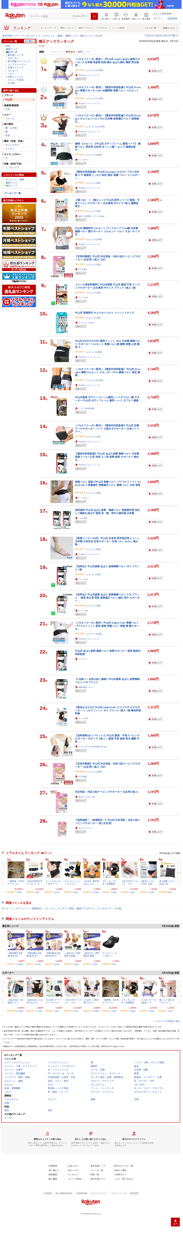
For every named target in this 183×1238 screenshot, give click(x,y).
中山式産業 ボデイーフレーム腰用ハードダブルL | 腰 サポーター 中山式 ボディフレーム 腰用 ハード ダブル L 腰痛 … (107, 400)
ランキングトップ (48, 28)
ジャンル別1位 (118, 28)
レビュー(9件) (94, 183)
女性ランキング (85, 28)
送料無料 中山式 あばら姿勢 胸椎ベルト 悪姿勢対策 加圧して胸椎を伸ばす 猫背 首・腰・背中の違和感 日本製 (107, 511)
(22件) (132, 892)
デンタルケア (105, 908)
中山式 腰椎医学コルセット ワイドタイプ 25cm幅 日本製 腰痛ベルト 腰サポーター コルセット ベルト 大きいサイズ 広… (107, 231)
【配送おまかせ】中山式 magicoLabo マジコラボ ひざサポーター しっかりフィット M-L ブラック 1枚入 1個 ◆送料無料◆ (108, 710)
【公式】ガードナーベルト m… (53, 1001)
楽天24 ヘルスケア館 (87, 797)
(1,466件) (19, 964)
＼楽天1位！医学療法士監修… (73, 954)
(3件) (170, 892)
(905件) (57, 964)
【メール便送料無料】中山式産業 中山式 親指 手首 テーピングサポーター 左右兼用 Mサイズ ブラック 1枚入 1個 (107, 286)
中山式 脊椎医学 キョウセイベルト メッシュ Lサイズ (104, 312)
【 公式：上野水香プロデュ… (91, 1001)
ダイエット (7, 908)
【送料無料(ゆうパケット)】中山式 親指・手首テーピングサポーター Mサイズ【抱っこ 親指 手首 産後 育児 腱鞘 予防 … (107, 738)
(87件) (113, 964)
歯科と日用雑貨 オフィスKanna (91, 216)
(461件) (57, 892)
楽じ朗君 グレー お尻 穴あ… (167, 882)
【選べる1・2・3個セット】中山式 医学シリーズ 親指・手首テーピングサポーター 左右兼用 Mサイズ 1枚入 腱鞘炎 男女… (107, 203)
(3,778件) (38, 1011)
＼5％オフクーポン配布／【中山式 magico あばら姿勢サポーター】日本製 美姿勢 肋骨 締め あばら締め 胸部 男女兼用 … (107, 62)
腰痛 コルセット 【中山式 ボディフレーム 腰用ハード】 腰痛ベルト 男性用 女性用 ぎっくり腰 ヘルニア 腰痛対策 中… (108, 146)
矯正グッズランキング (56, 41)
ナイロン (10, 148)
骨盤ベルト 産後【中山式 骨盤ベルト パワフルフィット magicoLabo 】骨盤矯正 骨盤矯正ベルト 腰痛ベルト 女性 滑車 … (108, 484)
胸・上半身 (11, 128)
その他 (10, 83)
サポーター (13, 58)
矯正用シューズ (15, 55)
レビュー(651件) (95, 380)
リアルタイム (102, 28)
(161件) (95, 964)
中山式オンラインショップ (89, 75)
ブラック (10, 118)
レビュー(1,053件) (96, 126)
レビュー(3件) (94, 318)
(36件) (75, 892)
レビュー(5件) (94, 264)
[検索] (94, 16)
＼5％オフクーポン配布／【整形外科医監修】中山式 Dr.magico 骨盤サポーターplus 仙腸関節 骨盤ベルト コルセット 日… (108, 90)
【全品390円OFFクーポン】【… (34, 882)
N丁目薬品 (83, 269)
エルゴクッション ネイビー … (72, 882)
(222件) (151, 892)
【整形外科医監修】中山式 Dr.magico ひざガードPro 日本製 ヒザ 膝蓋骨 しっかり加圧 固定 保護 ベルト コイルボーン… (107, 174)
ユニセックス (12, 167)
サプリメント (22, 908)
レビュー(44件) (94, 154)
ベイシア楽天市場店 (87, 408)
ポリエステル (12, 145)
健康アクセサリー (86, 908)
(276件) (19, 892)
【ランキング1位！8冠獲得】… (110, 882)
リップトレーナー (16, 64)
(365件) (151, 1011)
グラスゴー (83, 659)
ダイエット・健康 (53, 35)
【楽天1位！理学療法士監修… (91, 954)
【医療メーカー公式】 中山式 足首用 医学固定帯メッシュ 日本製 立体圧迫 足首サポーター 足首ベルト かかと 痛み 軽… (107, 541)
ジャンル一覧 (150, 28)
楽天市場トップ (10, 35)
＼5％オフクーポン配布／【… (148, 1001)
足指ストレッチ (15, 67)
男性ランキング (67, 28)
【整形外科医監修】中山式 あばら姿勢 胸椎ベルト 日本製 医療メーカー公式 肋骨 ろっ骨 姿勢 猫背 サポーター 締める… (107, 456)
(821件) (38, 964)
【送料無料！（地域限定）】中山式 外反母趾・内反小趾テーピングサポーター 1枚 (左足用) (107, 821)
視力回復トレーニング (18, 61)
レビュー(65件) (94, 634)
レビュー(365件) (95, 70)
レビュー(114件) (95, 98)
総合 (8, 45)
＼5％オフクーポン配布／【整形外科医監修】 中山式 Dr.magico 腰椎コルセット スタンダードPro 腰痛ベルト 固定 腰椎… (107, 372)
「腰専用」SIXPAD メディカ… (16, 882)
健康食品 (36, 908)
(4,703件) (95, 892)
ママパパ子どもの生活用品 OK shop (93, 747)
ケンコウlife (83, 297)
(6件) (37, 892)
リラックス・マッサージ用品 (59, 908)
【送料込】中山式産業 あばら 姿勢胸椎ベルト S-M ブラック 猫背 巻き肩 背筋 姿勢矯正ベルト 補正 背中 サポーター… (107, 597)
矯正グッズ (86, 35)
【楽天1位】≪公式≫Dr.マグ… (35, 1001)
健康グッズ (71, 35)
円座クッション (15, 77)
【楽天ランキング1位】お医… (147, 882)
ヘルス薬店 (83, 518)
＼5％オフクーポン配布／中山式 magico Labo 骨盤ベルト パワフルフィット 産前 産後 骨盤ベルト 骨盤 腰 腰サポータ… (107, 625)
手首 (7, 135)
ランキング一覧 (13, 193)
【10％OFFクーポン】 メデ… (129, 882)
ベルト (10, 73)
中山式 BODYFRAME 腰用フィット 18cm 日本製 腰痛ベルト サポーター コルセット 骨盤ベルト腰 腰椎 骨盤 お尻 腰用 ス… (107, 343)
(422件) (76, 964)
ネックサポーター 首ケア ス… (53, 882)
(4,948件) (19, 1011)
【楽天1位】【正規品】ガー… (16, 1001)
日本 (7, 109)
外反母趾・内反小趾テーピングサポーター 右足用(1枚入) (106, 791)
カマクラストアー (86, 828)
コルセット (13, 70)
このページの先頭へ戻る (167, 1021)
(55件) (56, 1011)
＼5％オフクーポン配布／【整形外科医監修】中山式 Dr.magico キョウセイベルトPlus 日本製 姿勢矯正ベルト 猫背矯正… (108, 118)
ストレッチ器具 (15, 80)
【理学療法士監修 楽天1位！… (15, 954)
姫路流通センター (86, 687)
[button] (116, 16)
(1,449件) (95, 1011)
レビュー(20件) (94, 239)
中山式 (98, 35)
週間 (80, 52)
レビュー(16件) (94, 771)
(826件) (114, 892)
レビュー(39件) (94, 352)
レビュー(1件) (94, 211)
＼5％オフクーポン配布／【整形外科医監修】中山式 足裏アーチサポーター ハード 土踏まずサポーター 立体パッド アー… (107, 428)
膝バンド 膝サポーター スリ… (167, 1001)
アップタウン (84, 160)
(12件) (170, 1011)
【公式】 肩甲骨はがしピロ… (91, 882)
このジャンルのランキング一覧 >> (161, 35)
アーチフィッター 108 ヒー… (109, 954)
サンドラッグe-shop (86, 323)
